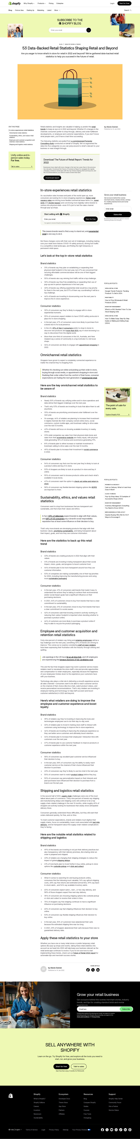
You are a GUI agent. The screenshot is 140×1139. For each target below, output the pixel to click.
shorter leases (54, 203)
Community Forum (115, 1102)
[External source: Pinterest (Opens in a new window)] (129, 1129)
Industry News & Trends (73, 44)
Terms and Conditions (83, 1016)
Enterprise (59, 3)
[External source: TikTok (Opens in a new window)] (120, 1129)
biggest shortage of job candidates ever (76, 660)
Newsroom (37, 1114)
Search (126, 10)
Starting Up (30, 10)
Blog (10, 10)
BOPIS (94, 487)
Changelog (87, 1118)
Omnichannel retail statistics (18, 133)
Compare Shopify (90, 1102)
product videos (77, 775)
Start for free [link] (91, 219)
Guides (86, 1106)
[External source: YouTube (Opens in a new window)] (111, 1129)
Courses (86, 1110)
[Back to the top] (11, 1095)
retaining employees (83, 640)
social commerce (91, 450)
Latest (49, 10)
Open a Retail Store (111, 288)
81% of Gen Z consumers (63, 328)
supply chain (67, 796)
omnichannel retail (89, 378)
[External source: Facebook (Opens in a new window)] (88, 970)
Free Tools (87, 1114)
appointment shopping (88, 345)
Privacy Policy (96, 1016)
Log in (112, 3)
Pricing (51, 3)
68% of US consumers (55, 519)
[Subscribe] (88, 30)
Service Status (114, 1110)
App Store (62, 1106)
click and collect (77, 866)
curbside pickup (60, 866)
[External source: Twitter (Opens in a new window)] (93, 970)
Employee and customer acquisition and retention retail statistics (22, 141)
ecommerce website (65, 438)
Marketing (40, 10)
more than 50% (72, 331)
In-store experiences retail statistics (21, 130)
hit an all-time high (73, 657)
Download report (52, 178)
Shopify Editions (39, 1102)
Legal (43, 1130)
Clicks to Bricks (110, 493)
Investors (37, 1110)
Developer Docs (64, 1099)
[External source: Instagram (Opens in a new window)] (116, 1129)
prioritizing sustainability (63, 531)
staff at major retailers (87, 645)
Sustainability (38, 1118)
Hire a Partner (113, 1106)
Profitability (109, 297)
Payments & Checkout (112, 484)
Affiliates (62, 1114)
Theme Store (63, 1102)
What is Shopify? (39, 1099)
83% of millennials (56, 516)
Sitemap (65, 1130)
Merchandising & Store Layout (115, 512)
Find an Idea (19, 10)
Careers (36, 1106)
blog (61, 44)
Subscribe (118, 214)
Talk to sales (78, 1066)
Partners (61, 1110)
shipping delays (63, 860)
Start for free (124, 3)
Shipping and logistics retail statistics (21, 144)
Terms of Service (32, 1130)
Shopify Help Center (116, 1099)
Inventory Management (113, 306)
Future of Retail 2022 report (84, 953)
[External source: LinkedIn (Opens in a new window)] (98, 970)
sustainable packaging (58, 578)
